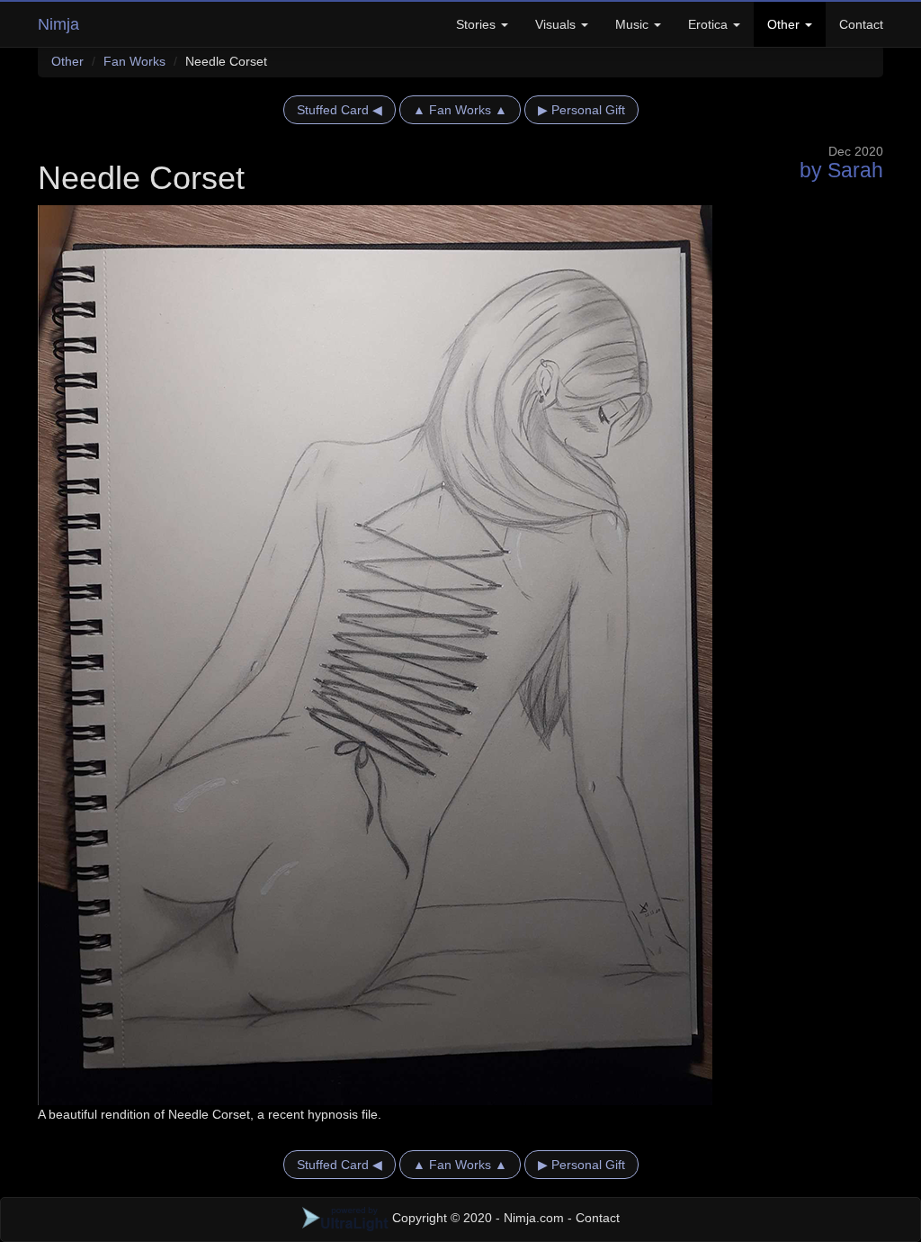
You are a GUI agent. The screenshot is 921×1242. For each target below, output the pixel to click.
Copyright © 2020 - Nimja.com (478, 1217)
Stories (477, 24)
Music (633, 24)
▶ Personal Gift (581, 110)
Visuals (557, 24)
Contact (861, 24)
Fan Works (134, 61)
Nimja (58, 24)
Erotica (709, 24)
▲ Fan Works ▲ (460, 110)
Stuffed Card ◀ (339, 110)
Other (785, 24)
